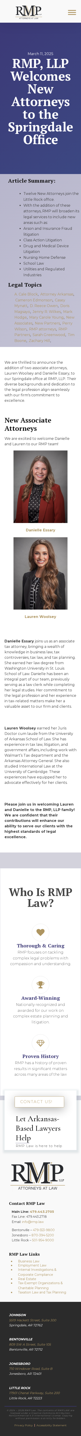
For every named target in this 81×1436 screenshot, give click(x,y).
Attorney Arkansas (56, 294)
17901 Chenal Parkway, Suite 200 (34, 1393)
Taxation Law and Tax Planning (42, 1292)
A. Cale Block (26, 294)
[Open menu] (72, 12)
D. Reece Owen (44, 306)
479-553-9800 (44, 1230)
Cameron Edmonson (33, 300)
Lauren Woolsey (40, 617)
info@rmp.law (33, 1222)
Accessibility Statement (51, 1425)
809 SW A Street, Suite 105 (30, 1344)
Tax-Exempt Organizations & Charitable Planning (40, 1285)
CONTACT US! (36, 1101)
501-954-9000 (43, 1240)
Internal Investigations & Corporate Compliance (37, 1272)
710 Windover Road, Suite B (30, 1369)
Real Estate (27, 1279)
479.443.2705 (42, 1212)
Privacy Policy (24, 1425)
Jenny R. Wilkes (47, 312)
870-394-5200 (43, 1235)
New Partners (47, 323)
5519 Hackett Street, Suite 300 (32, 1320)
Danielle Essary (40, 530)
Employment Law (32, 1265)
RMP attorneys (42, 329)
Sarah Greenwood (49, 335)
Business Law (28, 1261)
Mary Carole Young (46, 317)
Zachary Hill (39, 341)
